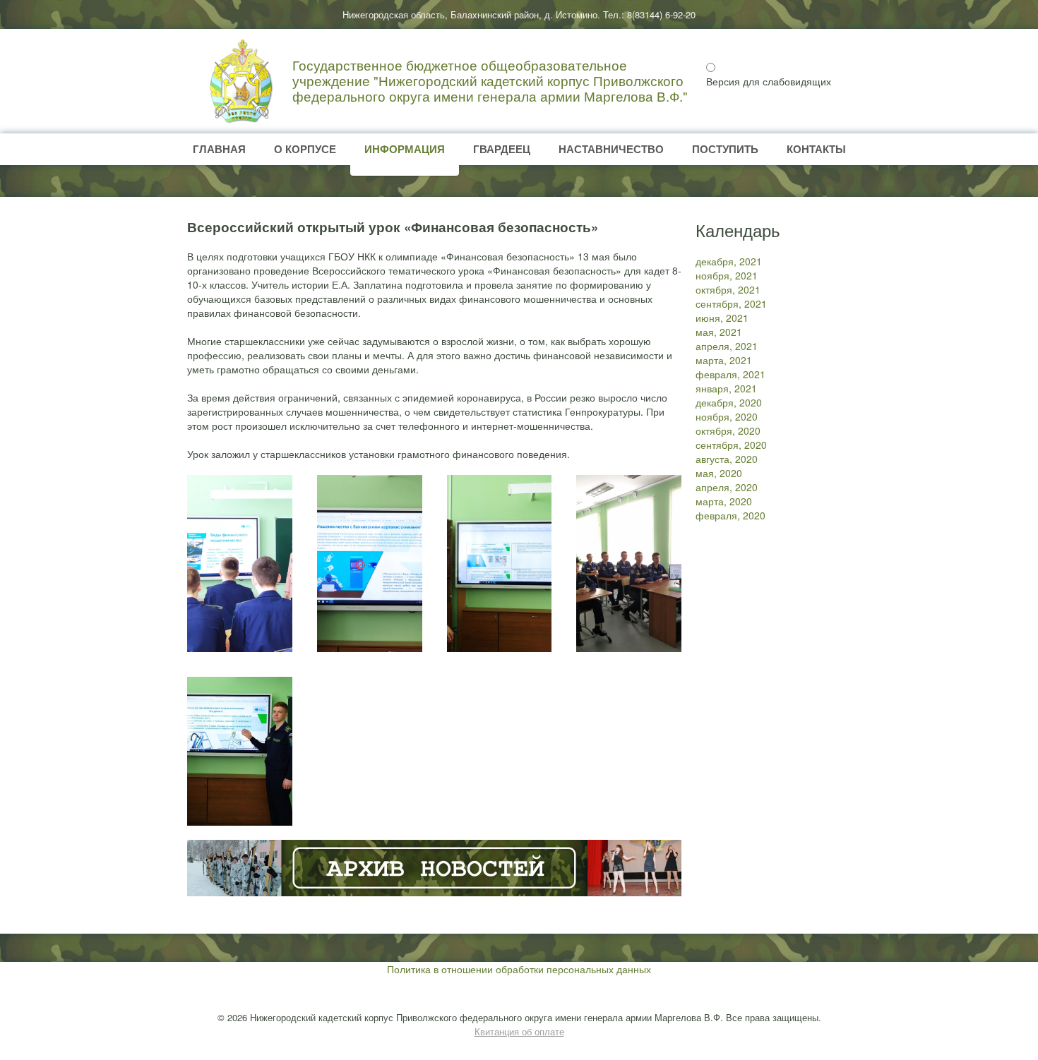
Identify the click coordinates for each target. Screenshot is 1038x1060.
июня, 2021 (722, 318)
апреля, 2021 (727, 346)
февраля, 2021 (730, 374)
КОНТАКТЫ (816, 149)
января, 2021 (726, 388)
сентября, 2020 (731, 445)
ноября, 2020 (727, 416)
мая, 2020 (719, 473)
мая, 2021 (719, 332)
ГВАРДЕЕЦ (501, 149)
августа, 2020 (727, 459)
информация (404, 149)
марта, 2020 (724, 501)
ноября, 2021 (727, 275)
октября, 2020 (728, 430)
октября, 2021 (728, 289)
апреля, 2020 (727, 487)
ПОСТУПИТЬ (725, 149)
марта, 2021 (724, 360)
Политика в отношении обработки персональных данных (519, 969)
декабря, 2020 (729, 402)
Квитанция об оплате (519, 1031)
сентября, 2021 (731, 303)
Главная (219, 149)
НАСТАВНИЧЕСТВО (611, 149)
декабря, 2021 (729, 261)
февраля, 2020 (730, 515)
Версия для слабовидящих (768, 81)
